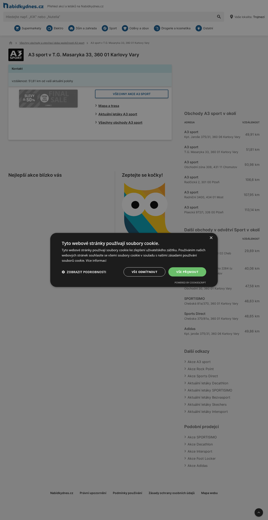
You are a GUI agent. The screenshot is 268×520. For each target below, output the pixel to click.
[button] (84, 272)
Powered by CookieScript (190, 282)
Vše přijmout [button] (187, 272)
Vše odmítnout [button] (144, 272)
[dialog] (134, 260)
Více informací (96, 260)
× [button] (211, 237)
